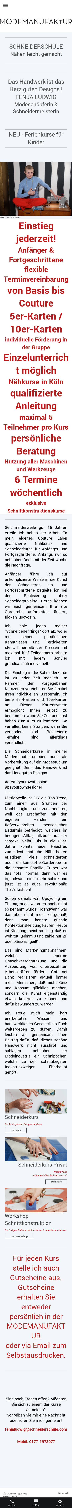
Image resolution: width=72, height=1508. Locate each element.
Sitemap (24, 1493)
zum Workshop (19, 1236)
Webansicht (63, 1493)
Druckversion (13, 1493)
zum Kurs (15, 1130)
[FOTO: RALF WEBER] (36, 189)
